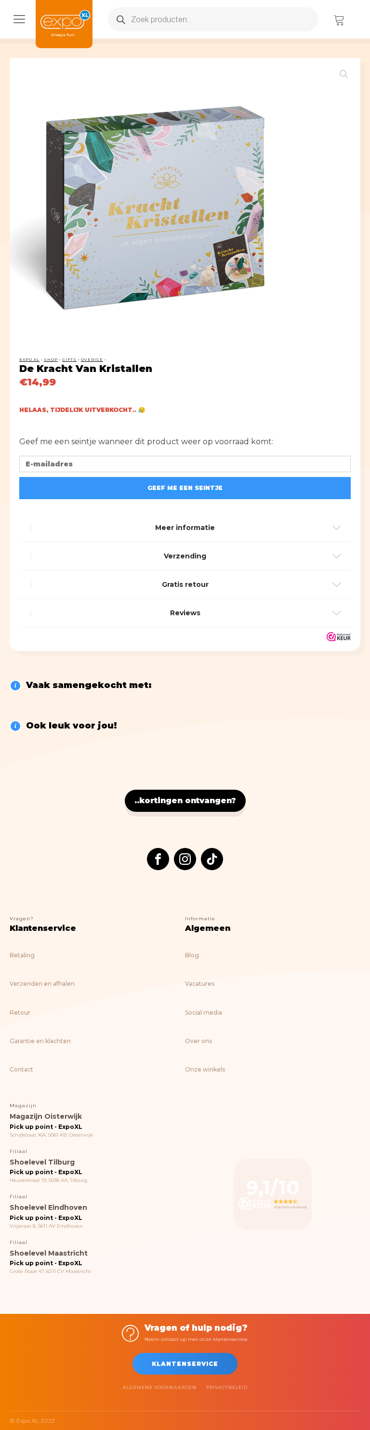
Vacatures (199, 983)
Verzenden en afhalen (42, 983)
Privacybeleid (227, 1387)
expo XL (29, 359)
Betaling (22, 955)
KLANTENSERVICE (185, 1363)
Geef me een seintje (185, 487)
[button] (344, 74)
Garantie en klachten (40, 1041)
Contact (21, 1069)
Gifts (69, 359)
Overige (92, 359)
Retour (20, 1012)
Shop (51, 359)
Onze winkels (205, 1069)
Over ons (198, 1041)
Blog (192, 955)
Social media (203, 1012)
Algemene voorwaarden (160, 1387)
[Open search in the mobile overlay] (213, 19)
